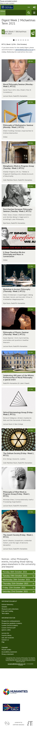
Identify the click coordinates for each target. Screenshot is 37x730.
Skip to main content (7, 3)
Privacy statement (8, 654)
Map (3, 642)
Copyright (5, 647)
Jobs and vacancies (8, 638)
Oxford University (7, 604)
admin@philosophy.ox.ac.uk (24, 50)
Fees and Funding (7, 611)
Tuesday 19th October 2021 (15, 575)
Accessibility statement (9, 652)
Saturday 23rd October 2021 (15, 591)
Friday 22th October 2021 (14, 587)
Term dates (5, 613)
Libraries (4, 607)
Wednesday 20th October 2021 (16, 579)
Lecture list (5, 633)
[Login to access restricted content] (34, 7)
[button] (28, 7)
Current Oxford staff (9, 628)
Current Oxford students (10, 625)
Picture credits (6, 650)
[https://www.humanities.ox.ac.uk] (15, 692)
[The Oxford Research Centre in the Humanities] (11, 707)
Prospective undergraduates (11, 621)
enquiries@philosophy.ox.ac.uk (16, 664)
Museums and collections (10, 609)
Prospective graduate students (12, 623)
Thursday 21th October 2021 (15, 583)
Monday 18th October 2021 (15, 572)
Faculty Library (6, 635)
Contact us (5, 640)
